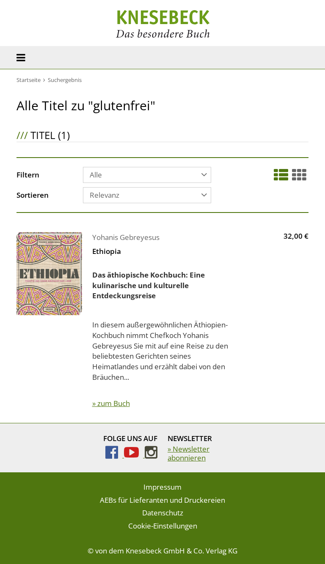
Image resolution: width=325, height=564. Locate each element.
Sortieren (33, 195)
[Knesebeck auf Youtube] (134, 455)
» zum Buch (111, 403)
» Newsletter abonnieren (188, 453)
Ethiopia (106, 251)
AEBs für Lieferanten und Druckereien (162, 500)
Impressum (162, 487)
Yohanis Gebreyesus (126, 237)
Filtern (28, 175)
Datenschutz (162, 513)
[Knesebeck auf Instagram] (151, 455)
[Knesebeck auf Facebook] (114, 455)
